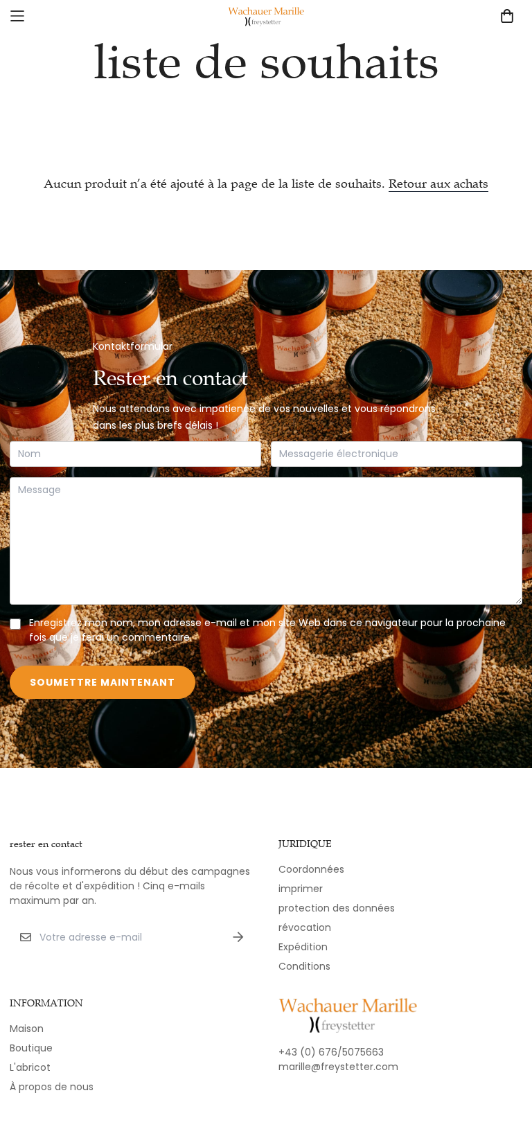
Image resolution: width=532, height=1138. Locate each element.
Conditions (304, 966)
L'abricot (30, 1067)
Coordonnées (311, 869)
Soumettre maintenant (102, 682)
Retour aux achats (438, 184)
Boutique (31, 1048)
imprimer (300, 889)
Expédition (303, 947)
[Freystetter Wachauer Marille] (266, 16)
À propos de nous (52, 1087)
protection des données (336, 908)
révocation (304, 927)
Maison (27, 1028)
